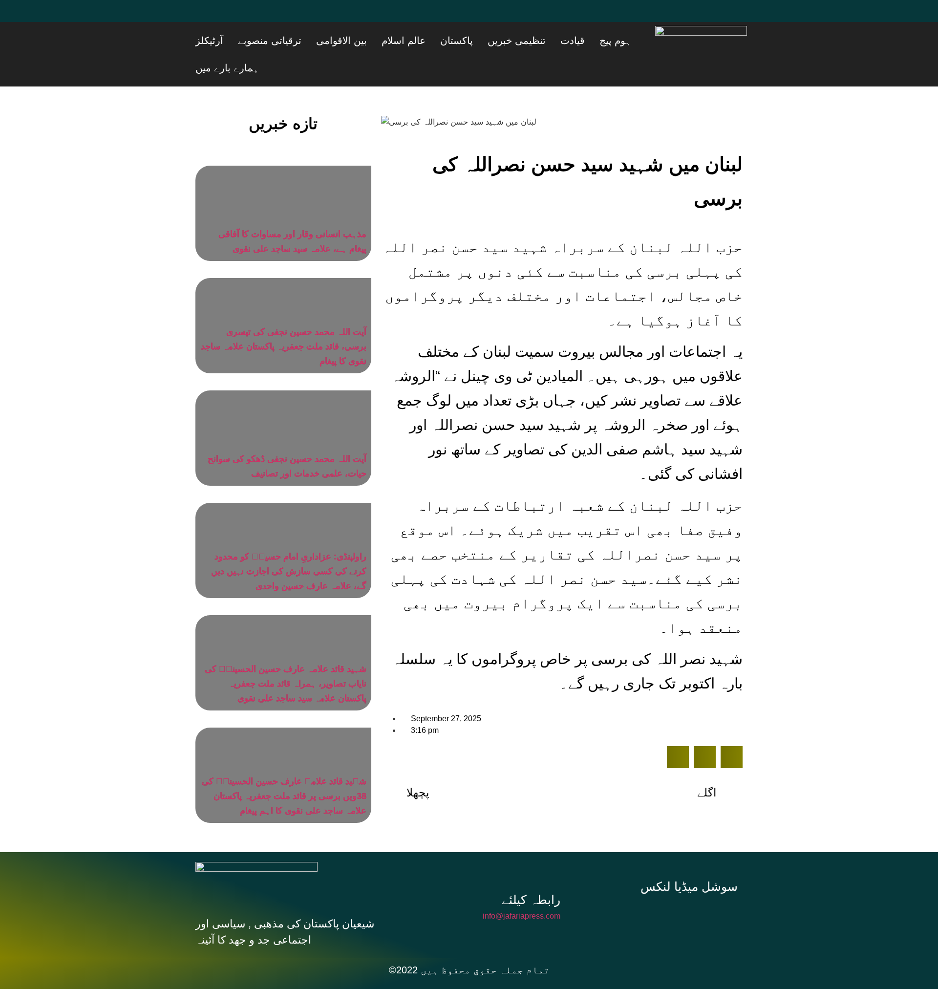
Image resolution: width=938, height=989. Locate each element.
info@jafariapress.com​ (521, 888)
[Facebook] (207, 17)
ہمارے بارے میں (263, 40)
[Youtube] (266, 17)
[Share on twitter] (705, 730)
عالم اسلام (469, 40)
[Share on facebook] (678, 730)
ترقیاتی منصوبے (359, 40)
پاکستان (509, 40)
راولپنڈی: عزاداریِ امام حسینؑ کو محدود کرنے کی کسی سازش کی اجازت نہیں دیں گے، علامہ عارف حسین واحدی (288, 543)
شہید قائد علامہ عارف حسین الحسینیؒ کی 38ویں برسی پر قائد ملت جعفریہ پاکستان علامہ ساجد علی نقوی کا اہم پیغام (284, 768)
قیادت (601, 40)
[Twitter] (237, 17)
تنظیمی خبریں (558, 40)
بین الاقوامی (419, 40)
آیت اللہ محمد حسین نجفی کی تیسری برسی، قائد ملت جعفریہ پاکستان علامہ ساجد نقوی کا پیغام (283, 319)
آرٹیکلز (311, 40)
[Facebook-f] (627, 887)
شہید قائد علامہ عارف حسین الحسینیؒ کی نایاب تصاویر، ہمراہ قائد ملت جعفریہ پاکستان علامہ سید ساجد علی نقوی (285, 656)
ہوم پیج (632, 40)
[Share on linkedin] (732, 730)
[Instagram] (693, 887)
